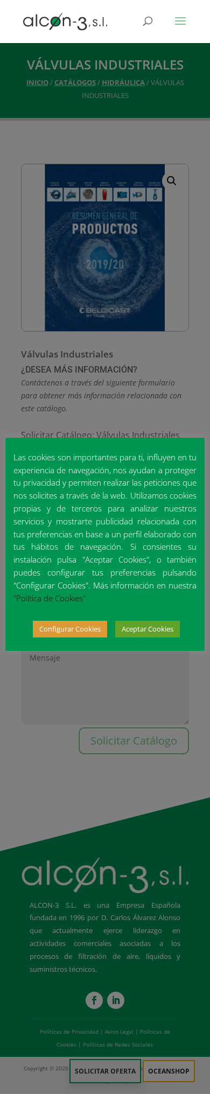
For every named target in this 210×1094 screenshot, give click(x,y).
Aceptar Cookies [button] (147, 629)
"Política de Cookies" (49, 598)
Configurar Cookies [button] (70, 629)
